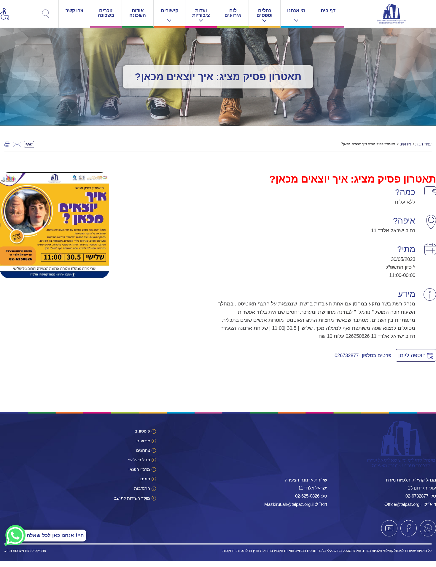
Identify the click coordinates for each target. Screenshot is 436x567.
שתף (29, 144)
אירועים (405, 144)
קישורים (169, 10)
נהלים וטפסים (265, 13)
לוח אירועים (233, 13)
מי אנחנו (296, 10)
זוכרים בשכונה (106, 13)
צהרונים (143, 450)
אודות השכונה (137, 13)
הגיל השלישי (139, 459)
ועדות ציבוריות (201, 13)
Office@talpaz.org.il (403, 504)
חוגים (145, 478)
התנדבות (142, 488)
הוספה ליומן (412, 355)
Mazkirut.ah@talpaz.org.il (289, 504)
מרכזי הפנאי (139, 469)
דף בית (328, 10)
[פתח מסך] (62, 11)
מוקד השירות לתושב (132, 498)
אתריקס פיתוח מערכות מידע (25, 551)
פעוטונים (142, 431)
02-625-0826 (307, 495)
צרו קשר (74, 10)
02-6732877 (416, 495)
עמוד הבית (423, 144)
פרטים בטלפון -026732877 (363, 355)
